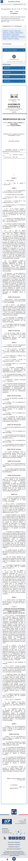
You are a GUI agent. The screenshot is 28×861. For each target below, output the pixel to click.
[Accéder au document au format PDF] (14, 68)
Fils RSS (14, 853)
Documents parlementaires (6, 4)
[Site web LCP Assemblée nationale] (14, 821)
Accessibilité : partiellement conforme (17, 852)
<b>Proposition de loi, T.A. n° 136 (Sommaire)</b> (14, 26)
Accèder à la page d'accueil (2, 1)
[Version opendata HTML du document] (14, 72)
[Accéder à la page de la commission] (14, 58)
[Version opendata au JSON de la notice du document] (14, 81)
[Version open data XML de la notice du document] (14, 76)
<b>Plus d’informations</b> (14, 44)
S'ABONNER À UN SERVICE (13, 846)
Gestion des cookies (20, 853)
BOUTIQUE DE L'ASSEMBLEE (13, 842)
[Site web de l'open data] (14, 831)
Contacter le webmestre (8, 853)
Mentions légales (6, 852)
